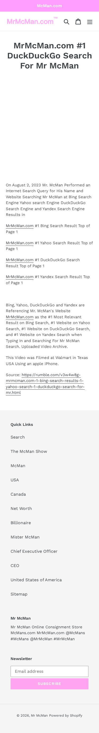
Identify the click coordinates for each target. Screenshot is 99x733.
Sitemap (19, 594)
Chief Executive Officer (34, 551)
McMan (18, 465)
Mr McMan (39, 715)
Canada (18, 494)
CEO (15, 565)
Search (18, 437)
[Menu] (90, 21)
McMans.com (23, 632)
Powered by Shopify (65, 715)
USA (15, 479)
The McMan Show (29, 451)
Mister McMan (25, 537)
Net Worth (21, 508)
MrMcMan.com (20, 225)
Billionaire (21, 522)
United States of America (36, 579)
